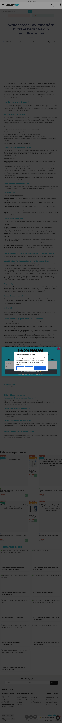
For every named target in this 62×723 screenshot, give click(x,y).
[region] (31, 361)
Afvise (29, 368)
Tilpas (20, 368)
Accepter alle (39, 368)
